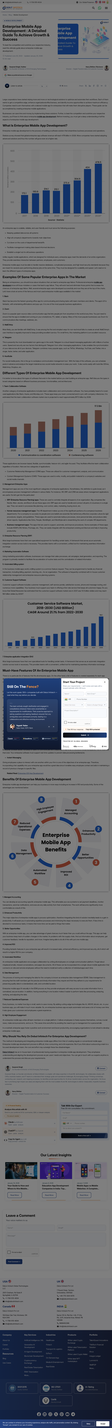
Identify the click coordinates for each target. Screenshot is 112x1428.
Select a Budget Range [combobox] (95, 705)
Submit (83, 735)
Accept (103, 1424)
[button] (105, 682)
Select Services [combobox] (70, 705)
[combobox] (69, 699)
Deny (88, 1424)
